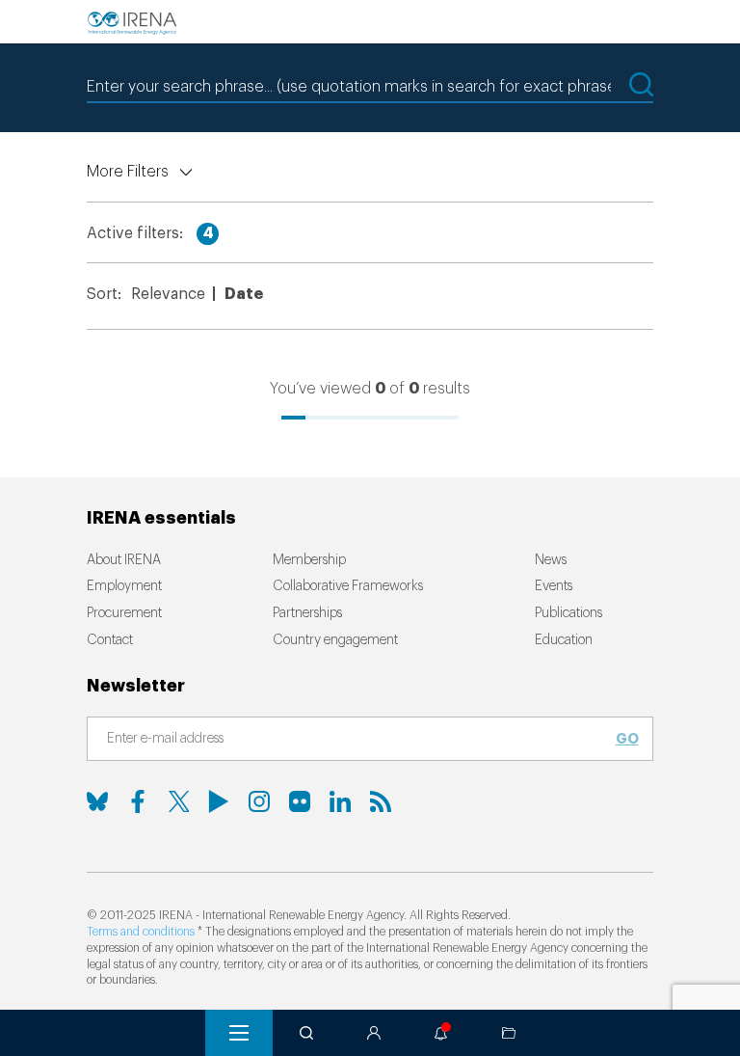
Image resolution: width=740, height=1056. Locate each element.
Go (627, 738)
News (551, 560)
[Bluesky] (97, 801)
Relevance (168, 294)
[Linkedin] (340, 801)
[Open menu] (239, 1033)
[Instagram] (259, 801)
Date (244, 294)
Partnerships (307, 613)
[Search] (306, 1033)
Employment (124, 586)
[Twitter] (178, 801)
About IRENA (124, 560)
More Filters (128, 171)
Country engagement (335, 640)
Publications (568, 613)
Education (564, 640)
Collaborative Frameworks (348, 586)
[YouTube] (218, 801)
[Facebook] (137, 801)
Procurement (124, 613)
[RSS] (380, 801)
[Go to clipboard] (508, 1033)
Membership (309, 560)
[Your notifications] (441, 1033)
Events (553, 586)
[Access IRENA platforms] (374, 1033)
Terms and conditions (141, 931)
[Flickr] (299, 801)
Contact (110, 640)
